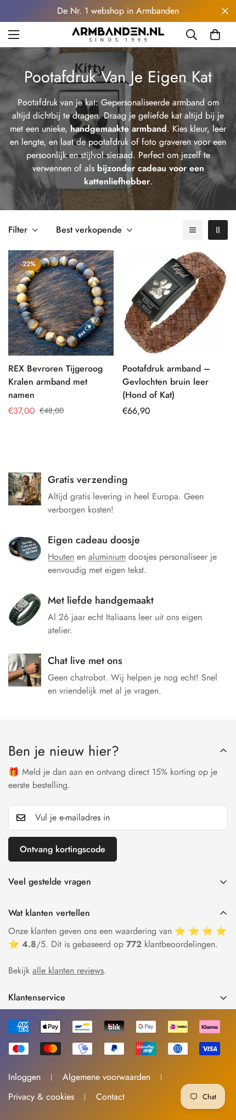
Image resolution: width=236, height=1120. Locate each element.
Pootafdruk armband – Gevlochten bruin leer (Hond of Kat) (166, 381)
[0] (215, 34)
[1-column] (193, 230)
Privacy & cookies (41, 1096)
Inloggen (24, 1077)
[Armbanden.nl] (118, 34)
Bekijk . (57, 970)
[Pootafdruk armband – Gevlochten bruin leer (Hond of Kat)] (175, 303)
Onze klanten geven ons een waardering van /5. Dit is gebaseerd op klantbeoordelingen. (117, 937)
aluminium (107, 556)
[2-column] (218, 230)
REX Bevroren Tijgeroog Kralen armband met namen (55, 381)
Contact (110, 1096)
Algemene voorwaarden (106, 1077)
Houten (61, 556)
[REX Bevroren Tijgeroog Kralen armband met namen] (61, 303)
